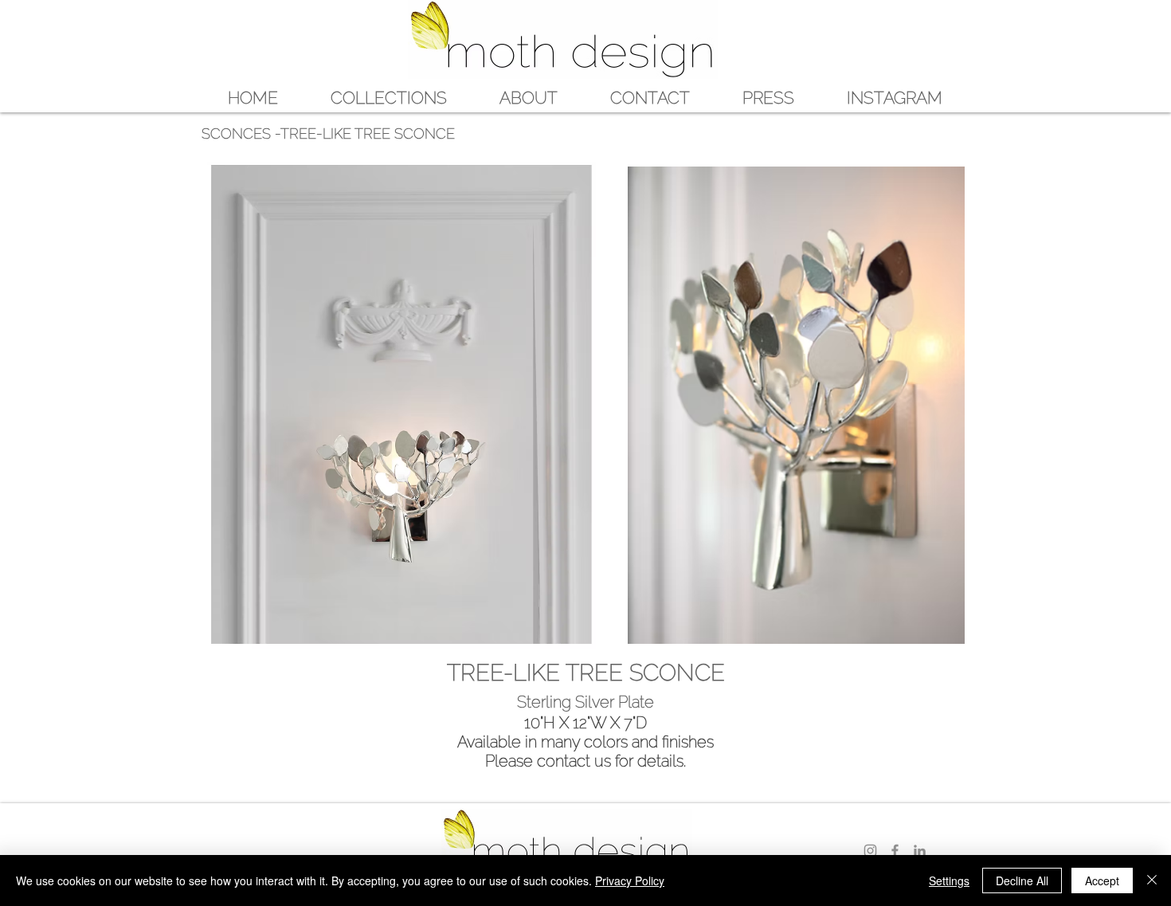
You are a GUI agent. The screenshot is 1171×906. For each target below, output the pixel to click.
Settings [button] (949, 880)
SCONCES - (241, 133)
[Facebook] (895, 850)
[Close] (1151, 880)
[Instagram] (870, 850)
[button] (388, 97)
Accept (1102, 880)
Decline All (1022, 880)
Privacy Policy (629, 880)
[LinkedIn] (919, 850)
